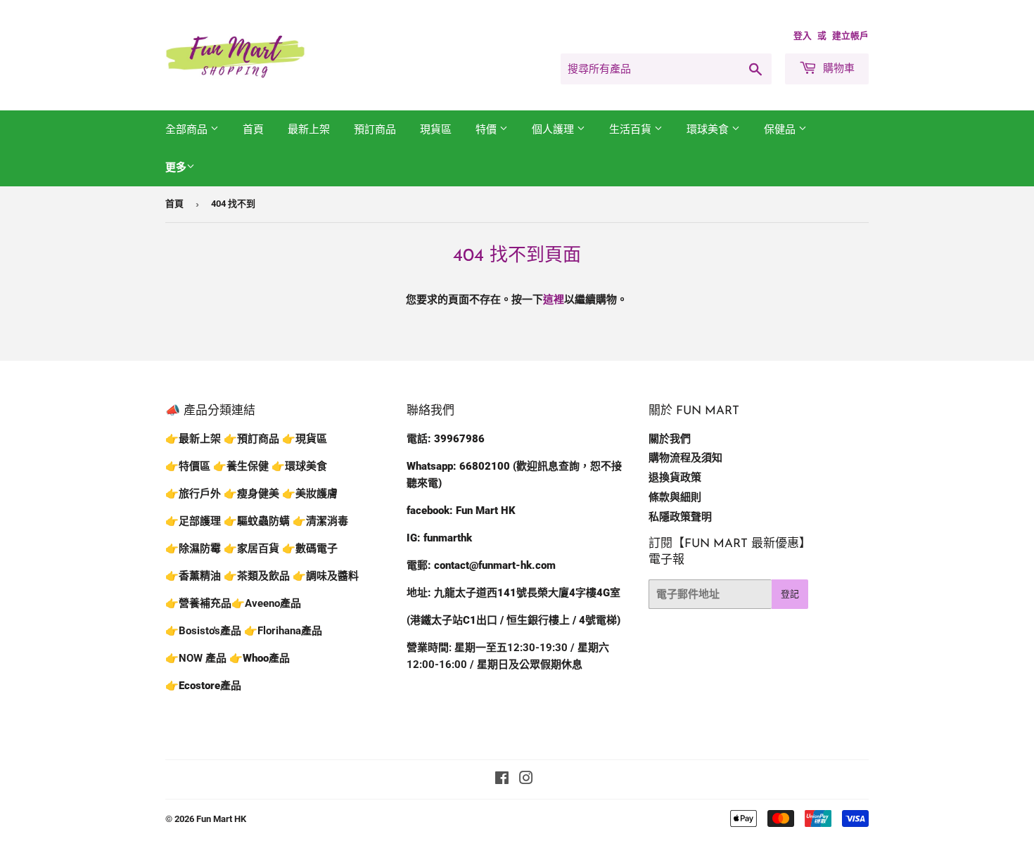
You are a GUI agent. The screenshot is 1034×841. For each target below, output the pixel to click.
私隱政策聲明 (680, 517)
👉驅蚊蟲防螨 (257, 521)
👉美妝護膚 (310, 493)
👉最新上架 (193, 438)
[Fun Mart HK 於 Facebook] (501, 779)
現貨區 (436, 129)
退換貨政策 (675, 477)
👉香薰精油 (193, 576)
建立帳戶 (850, 35)
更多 (175, 167)
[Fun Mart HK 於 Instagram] (526, 779)
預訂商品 (375, 129)
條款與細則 (675, 497)
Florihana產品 (289, 630)
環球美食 (709, 129)
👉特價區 (189, 466)
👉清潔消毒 (320, 521)
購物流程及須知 (685, 457)
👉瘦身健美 (251, 493)
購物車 (837, 68)
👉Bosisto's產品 (204, 630)
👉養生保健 (241, 466)
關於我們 (670, 438)
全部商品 (187, 129)
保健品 (781, 129)
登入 (802, 35)
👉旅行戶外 (193, 493)
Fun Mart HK (221, 819)
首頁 (253, 129)
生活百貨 (631, 129)
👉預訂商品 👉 (259, 438)
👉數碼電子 (310, 548)
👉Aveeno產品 (266, 603)
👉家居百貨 (251, 548)
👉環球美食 (299, 466)
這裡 (553, 299)
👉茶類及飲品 (257, 576)
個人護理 (554, 129)
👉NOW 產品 (195, 658)
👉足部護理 (193, 521)
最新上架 (309, 129)
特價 (487, 129)
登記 (790, 594)
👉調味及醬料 (326, 576)
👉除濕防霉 (193, 548)
